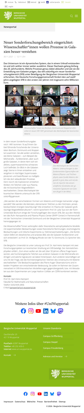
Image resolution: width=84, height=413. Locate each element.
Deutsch (67, 2)
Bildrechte (31, 401)
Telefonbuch (22, 2)
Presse (40, 401)
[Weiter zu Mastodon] (60, 311)
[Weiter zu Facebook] (23, 311)
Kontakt (8, 355)
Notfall (43, 2)
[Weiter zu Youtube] (38, 311)
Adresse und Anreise (53, 356)
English (11, 7)
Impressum (8, 401)
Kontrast (10, 2)
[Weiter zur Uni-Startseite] (19, 16)
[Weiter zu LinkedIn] (45, 311)
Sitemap (62, 401)
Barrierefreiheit (50, 401)
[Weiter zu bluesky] (53, 311)
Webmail (33, 2)
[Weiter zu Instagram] (30, 311)
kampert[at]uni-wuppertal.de (23, 287)
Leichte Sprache (55, 2)
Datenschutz (20, 401)
